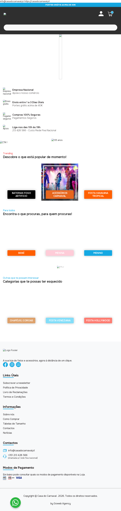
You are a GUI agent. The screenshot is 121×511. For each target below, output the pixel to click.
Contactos (8, 428)
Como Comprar (11, 419)
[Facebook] (5, 365)
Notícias (7, 432)
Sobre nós (8, 414)
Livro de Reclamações (15, 392)
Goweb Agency (62, 503)
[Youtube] (18, 365)
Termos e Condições (14, 396)
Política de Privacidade (15, 387)
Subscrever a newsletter (16, 383)
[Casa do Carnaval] (15, 14)
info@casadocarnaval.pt (21, 450)
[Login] (101, 14)
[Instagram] (11, 365)
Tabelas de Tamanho (14, 423)
